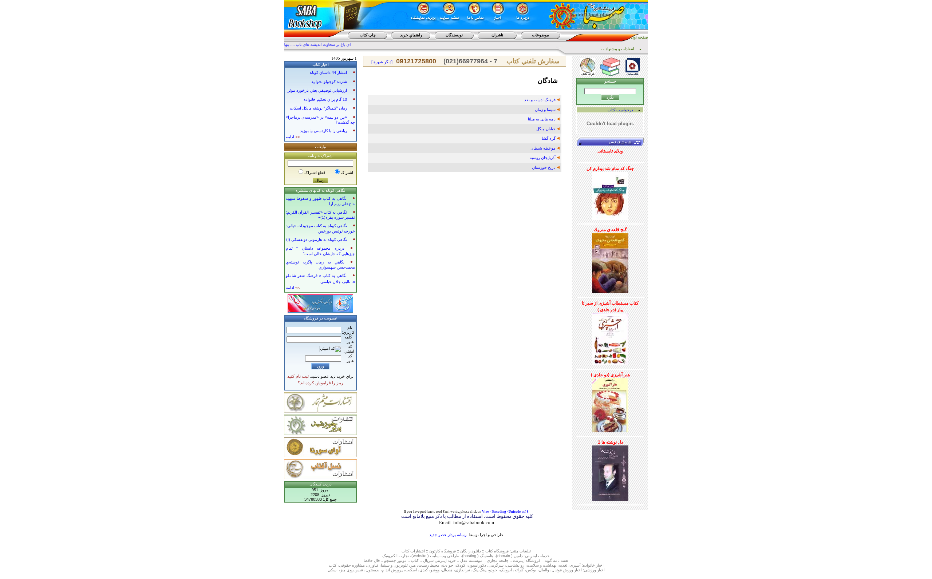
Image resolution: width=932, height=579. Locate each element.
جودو (493, 570)
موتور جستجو (395, 560)
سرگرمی (496, 565)
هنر (413, 565)
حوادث (447, 565)
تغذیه (563, 565)
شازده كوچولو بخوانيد (329, 81)
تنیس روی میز (351, 570)
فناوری (372, 565)
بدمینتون (372, 570)
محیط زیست (428, 565)
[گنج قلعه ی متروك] (610, 261)
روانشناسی (515, 565)
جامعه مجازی (498, 560)
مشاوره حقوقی (352, 565)
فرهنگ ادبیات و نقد (540, 100)
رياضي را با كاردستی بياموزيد (323, 130)
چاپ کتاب (368, 35)
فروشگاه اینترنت (526, 560)
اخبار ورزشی (594, 570)
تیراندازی (462, 570)
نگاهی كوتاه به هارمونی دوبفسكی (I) (316, 239)
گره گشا (549, 138)
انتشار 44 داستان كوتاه (328, 72)
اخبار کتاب (320, 64)
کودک (460, 565)
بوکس (531, 570)
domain (503, 556)
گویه (548, 560)
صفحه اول (639, 37)
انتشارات (417, 551)
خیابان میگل (546, 129)
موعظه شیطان (543, 148)
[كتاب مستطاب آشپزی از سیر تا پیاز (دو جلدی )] (610, 337)
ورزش (568, 570)
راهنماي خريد (411, 35)
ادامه (293, 137)
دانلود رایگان (470, 551)
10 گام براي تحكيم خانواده (325, 99)
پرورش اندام (392, 570)
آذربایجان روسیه (543, 157)
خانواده (589, 565)
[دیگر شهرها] (381, 62)
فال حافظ (372, 560)
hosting (469, 556)
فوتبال (557, 570)
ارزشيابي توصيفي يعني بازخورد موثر (317, 90)
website (419, 556)
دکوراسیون (477, 565)
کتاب (405, 551)
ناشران (497, 35)
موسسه (475, 560)
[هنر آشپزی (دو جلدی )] (610, 404)
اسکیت (411, 570)
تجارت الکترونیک (395, 556)
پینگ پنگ (479, 570)
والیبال (544, 570)
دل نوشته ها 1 (610, 442)
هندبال (447, 570)
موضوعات (540, 35)
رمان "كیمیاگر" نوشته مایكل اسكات (318, 108)
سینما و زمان (546, 109)
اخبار (600, 565)
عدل (464, 560)
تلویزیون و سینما (394, 565)
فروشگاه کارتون (442, 551)
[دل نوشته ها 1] (610, 471)
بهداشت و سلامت (541, 565)
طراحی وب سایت (444, 556)
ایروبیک (506, 570)
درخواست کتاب (620, 110)
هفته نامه (560, 560)
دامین (518, 556)
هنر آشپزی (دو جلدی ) (610, 374)
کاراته (519, 570)
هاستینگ (486, 556)
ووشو (434, 570)
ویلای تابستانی (610, 151)
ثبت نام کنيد (298, 376)
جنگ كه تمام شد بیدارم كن (610, 168)
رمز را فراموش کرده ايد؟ (320, 382)
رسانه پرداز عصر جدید (447, 534)
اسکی (332, 570)
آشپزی (575, 565)
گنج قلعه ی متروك (610, 229)
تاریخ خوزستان (544, 167)
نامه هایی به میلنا (542, 119)
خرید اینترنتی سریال (439, 560)
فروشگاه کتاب (497, 551)
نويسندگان (454, 35)
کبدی (423, 570)
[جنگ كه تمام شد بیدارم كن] (610, 194)
